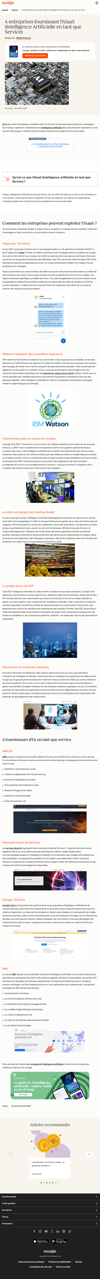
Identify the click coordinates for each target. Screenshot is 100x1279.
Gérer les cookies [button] (63, 1267)
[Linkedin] (57, 1232)
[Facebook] (34, 1232)
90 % (4, 124)
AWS (4, 757)
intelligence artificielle (51, 128)
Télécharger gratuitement (35, 56)
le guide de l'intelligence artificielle (47, 1064)
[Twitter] (52, 1232)
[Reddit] (63, 1232)
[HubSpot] (50, 1251)
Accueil (5, 10)
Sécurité (78, 1262)
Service (15, 10)
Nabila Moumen (23, 38)
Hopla (21, 252)
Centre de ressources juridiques (31, 1262)
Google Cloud (8, 905)
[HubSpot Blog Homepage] (8, 3)
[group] (50, 1154)
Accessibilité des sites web (41, 1267)
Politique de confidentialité (60, 1262)
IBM (14, 974)
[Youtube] (46, 1232)
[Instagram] (40, 1232)
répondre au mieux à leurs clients (58, 373)
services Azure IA (14, 848)
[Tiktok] (69, 1232)
